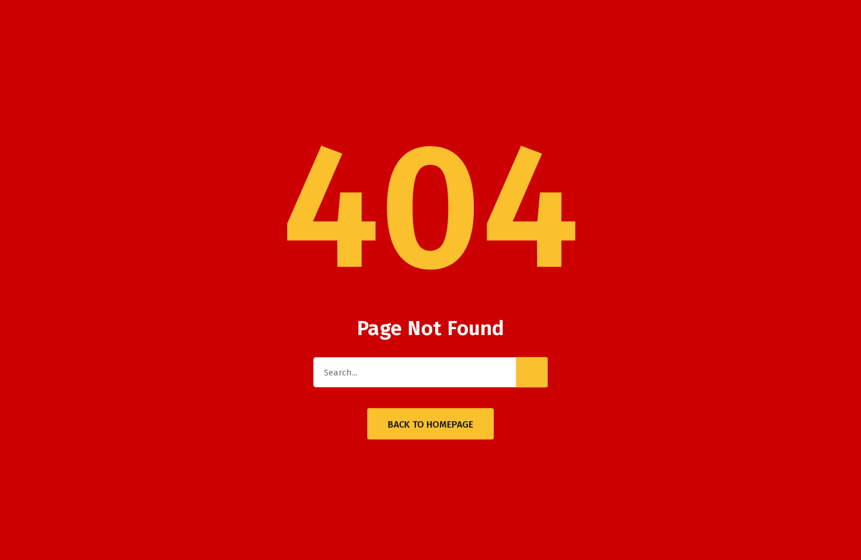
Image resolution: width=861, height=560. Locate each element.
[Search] (532, 372)
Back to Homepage (430, 424)
